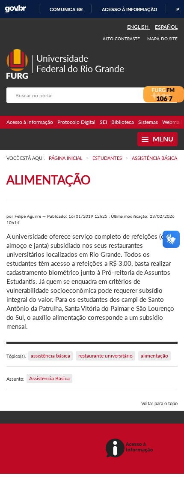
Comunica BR (66, 9)
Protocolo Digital (76, 122)
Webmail (172, 122)
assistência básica (50, 355)
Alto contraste (121, 38)
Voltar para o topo (159, 403)
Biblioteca (122, 122)
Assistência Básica (49, 378)
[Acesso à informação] (131, 448)
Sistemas (148, 122)
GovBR (15, 9)
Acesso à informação (129, 9)
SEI (103, 122)
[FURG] (19, 52)
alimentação (154, 355)
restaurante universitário (105, 355)
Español (166, 27)
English (138, 27)
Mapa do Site (162, 38)
